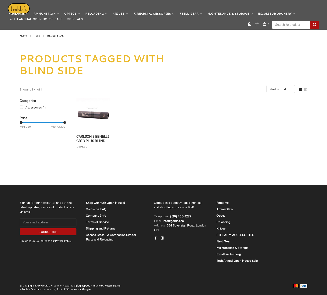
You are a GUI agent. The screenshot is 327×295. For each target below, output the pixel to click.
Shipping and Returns (100, 228)
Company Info (96, 215)
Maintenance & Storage (228, 13)
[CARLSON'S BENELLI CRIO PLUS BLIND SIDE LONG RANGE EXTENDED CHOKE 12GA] (93, 115)
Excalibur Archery (275, 13)
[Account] (250, 24)
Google (86, 289)
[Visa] (303, 287)
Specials (75, 19)
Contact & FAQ (96, 209)
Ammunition (45, 13)
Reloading (94, 13)
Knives (119, 13)
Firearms (17, 13)
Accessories (35, 107)
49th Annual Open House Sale (36, 19)
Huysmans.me (113, 285)
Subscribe (48, 231)
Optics (70, 13)
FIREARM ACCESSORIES (152, 13)
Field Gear (189, 13)
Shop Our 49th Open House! (105, 202)
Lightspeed (83, 285)
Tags (37, 35)
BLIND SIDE (55, 35)
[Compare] (257, 24)
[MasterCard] (296, 287)
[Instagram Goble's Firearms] (162, 238)
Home (23, 35)
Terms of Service (97, 222)
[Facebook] (155, 238)
